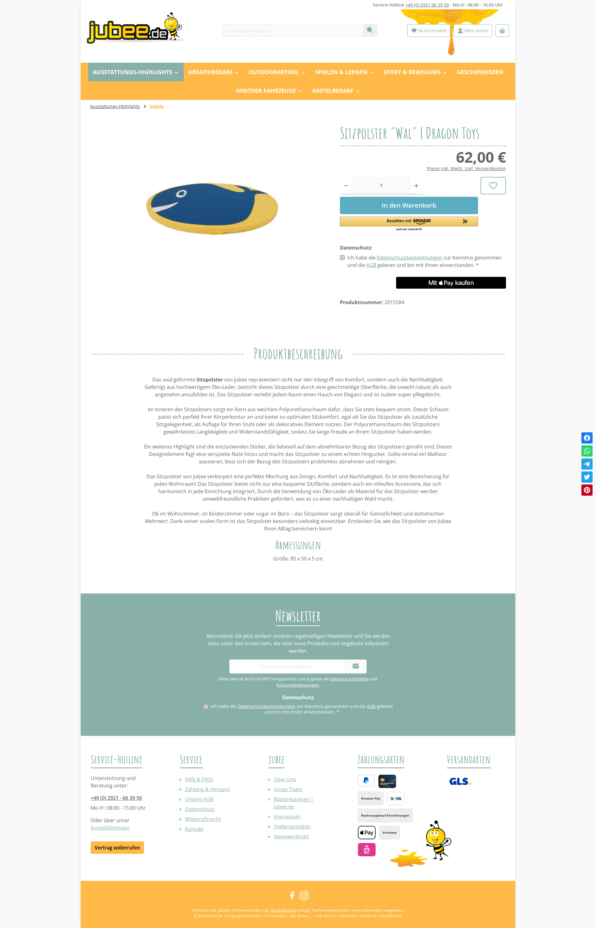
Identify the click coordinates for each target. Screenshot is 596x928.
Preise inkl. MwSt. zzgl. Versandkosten (466, 168)
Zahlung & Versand (207, 789)
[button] (409, 224)
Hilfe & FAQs (199, 779)
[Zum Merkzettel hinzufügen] (493, 185)
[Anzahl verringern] (346, 185)
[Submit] (356, 666)
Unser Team (288, 789)
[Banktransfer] (396, 798)
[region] (209, 192)
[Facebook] (587, 438)
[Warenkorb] (502, 30)
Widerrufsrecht (203, 819)
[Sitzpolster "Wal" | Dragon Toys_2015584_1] (208, 192)
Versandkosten (283, 910)
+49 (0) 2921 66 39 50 (427, 5)
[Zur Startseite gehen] (141, 30)
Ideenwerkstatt (291, 836)
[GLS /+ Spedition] (460, 781)
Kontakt (194, 829)
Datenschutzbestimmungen (409, 257)
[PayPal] (366, 780)
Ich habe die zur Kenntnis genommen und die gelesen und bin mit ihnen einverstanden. (424, 261)
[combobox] (292, 30)
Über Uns (285, 779)
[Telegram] (587, 464)
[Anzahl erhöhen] (416, 185)
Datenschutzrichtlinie (349, 679)
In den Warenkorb (409, 205)
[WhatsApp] (587, 451)
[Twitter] (587, 477)
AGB (371, 265)
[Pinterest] (587, 490)
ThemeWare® (389, 915)
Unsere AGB (199, 799)
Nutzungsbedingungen (297, 685)
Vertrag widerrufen (117, 847)
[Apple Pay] (367, 833)
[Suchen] (370, 30)
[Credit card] (387, 781)
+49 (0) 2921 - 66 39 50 (116, 798)
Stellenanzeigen (292, 826)
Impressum (287, 816)
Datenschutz (200, 809)
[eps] (367, 850)
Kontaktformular (110, 827)
